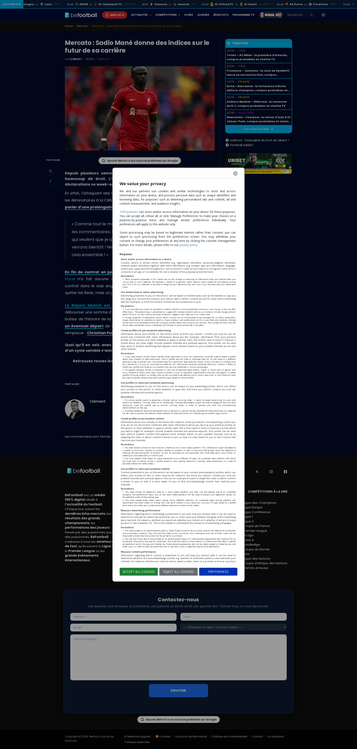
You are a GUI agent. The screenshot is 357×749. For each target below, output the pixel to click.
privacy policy (188, 245)
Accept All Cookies (139, 572)
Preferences (218, 572)
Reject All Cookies (178, 572)
